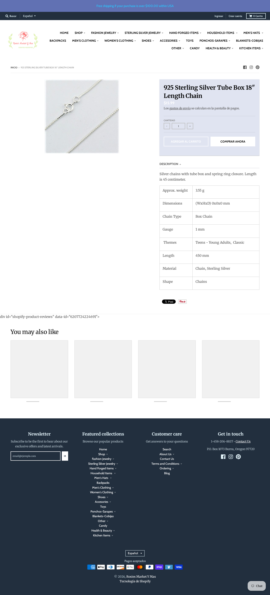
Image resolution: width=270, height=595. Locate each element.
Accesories (101, 502)
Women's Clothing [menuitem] (118, 41)
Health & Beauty (101, 530)
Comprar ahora (232, 141)
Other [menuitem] (176, 48)
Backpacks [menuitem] (58, 41)
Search (167, 449)
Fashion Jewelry (101, 459)
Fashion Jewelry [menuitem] (103, 33)
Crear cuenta (235, 16)
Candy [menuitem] (195, 48)
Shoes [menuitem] (146, 41)
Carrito (258, 16)
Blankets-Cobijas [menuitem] (249, 41)
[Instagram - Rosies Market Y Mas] (251, 67)
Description (168, 164)
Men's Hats (101, 478)
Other (101, 521)
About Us (165, 454)
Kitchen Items (101, 535)
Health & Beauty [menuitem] (218, 48)
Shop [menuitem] (78, 33)
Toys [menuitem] (189, 41)
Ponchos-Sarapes (101, 511)
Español (28, 16)
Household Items (101, 473)
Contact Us (167, 459)
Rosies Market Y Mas (141, 577)
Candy (103, 526)
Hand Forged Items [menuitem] (183, 33)
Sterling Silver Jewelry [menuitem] (143, 33)
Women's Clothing (101, 492)
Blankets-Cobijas (103, 516)
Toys (103, 506)
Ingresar (219, 16)
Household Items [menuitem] (221, 33)
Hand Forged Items (102, 468)
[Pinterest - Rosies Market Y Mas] (257, 67)
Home (103, 449)
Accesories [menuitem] (168, 41)
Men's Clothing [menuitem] (84, 41)
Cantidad (169, 120)
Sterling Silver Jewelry (101, 464)
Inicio (14, 67)
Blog (167, 473)
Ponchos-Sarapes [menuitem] (213, 41)
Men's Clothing (101, 487)
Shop (101, 454)
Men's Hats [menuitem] (252, 33)
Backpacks (103, 483)
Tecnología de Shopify (135, 581)
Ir (65, 456)
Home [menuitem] (64, 33)
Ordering (165, 468)
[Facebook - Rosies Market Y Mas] (245, 67)
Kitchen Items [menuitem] (250, 48)
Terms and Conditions (165, 464)
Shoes (101, 497)
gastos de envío (180, 108)
